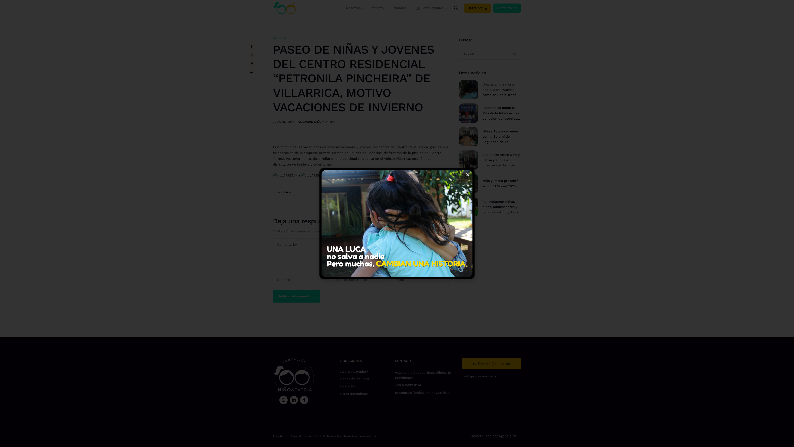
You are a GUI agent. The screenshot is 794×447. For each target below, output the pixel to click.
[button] (467, 174)
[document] (397, 223)
